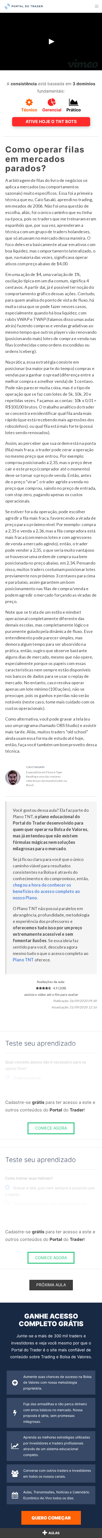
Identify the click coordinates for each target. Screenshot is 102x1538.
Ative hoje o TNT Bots (51, 121)
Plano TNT (23, 959)
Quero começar (51, 1517)
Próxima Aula (51, 1284)
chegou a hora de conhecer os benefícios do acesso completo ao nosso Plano (46, 891)
